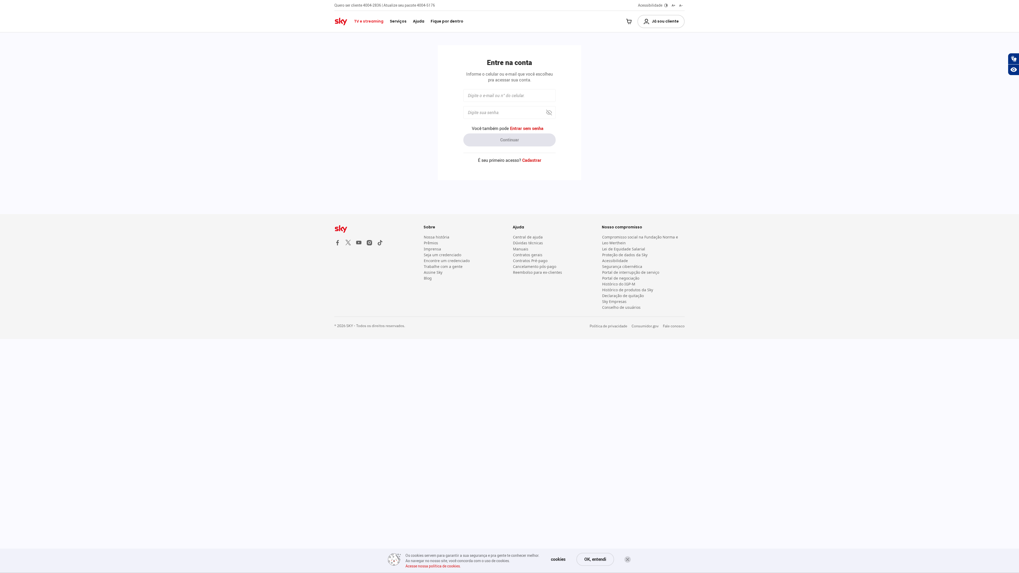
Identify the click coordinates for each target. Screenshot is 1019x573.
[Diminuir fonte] (681, 5)
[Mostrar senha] (549, 112)
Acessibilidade (650, 5)
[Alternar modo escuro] (666, 5)
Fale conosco (674, 326)
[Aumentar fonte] (673, 5)
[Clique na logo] (375, 229)
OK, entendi (595, 559)
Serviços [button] (398, 21)
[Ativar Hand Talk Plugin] (1013, 58)
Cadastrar (531, 160)
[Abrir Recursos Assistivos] (1013, 69)
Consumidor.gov (645, 326)
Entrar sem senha (526, 128)
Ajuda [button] (418, 21)
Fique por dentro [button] (447, 21)
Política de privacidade (608, 326)
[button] (627, 559)
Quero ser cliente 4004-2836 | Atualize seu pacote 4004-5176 (384, 5)
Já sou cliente (665, 21)
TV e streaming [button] (368, 21)
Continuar (509, 140)
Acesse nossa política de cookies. (433, 565)
